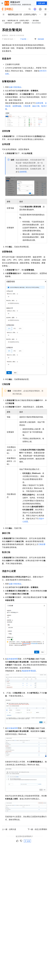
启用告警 (39, 103)
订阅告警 (27, 106)
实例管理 (23, 171)
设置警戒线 (16, 106)
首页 (3, 20)
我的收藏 (41, 39)
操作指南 (36, 20)
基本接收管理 (12, 658)
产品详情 (23, 39)
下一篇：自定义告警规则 (37, 829)
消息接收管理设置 (28, 670)
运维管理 (18, 23)
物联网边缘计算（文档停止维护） (19, 20)
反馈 (28, 841)
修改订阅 (36, 106)
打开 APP (41, 3)
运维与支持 (8, 23)
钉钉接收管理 (12, 728)
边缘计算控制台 (15, 87)
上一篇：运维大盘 (9, 829)
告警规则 (26, 23)
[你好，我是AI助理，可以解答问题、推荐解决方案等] (35, 9)
